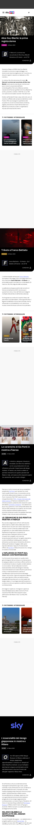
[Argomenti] (29, 12)
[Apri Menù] (3, 12)
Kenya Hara (20, 821)
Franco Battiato (24, 276)
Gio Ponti (12, 491)
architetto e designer (15, 505)
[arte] (10, 12)
